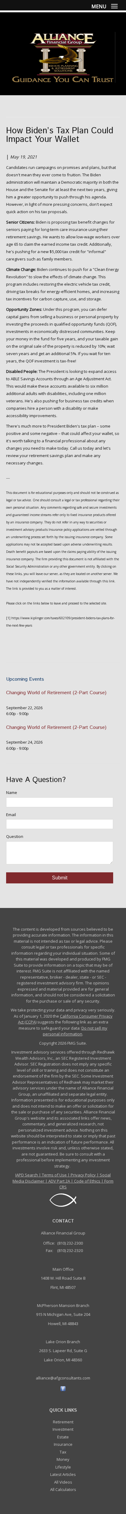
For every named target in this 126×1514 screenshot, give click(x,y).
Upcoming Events (25, 679)
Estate (63, 1437)
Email (11, 814)
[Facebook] (63, 1388)
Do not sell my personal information (75, 1031)
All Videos (63, 1482)
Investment (63, 1429)
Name (11, 792)
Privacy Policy (83, 1175)
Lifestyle (63, 1467)
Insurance (63, 1444)
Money (63, 1459)
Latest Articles (63, 1474)
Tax (63, 1452)
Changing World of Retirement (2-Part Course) (56, 692)
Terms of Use (54, 1175)
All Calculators (63, 1489)
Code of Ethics (87, 1181)
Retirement (63, 1422)
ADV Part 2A (59, 1181)
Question (14, 836)
